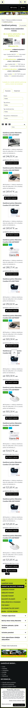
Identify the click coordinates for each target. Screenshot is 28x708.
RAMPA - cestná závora (9, 611)
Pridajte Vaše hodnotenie (9, 646)
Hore (4, 570)
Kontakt (4, 672)
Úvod (3, 666)
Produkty (4, 668)
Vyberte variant (12, 163)
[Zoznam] (6, 125)
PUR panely (5, 605)
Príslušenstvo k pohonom (10, 602)
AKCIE (3, 580)
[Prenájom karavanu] (14, 657)
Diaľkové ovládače (8, 599)
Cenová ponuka (6, 688)
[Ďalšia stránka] (8, 574)
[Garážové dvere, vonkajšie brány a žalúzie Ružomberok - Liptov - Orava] (14, 14)
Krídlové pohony (8, 593)
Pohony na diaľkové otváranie (12, 586)
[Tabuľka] (9, 125)
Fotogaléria (5, 670)
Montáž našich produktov (9, 682)
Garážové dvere (7, 583)
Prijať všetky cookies (19, 705)
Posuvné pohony (8, 596)
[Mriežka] (3, 125)
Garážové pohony (8, 590)
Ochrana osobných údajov (9, 686)
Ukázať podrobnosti (6, 704)
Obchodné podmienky (8, 684)
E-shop (4, 674)
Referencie (5, 676)
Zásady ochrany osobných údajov (17, 700)
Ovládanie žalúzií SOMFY (10, 608)
